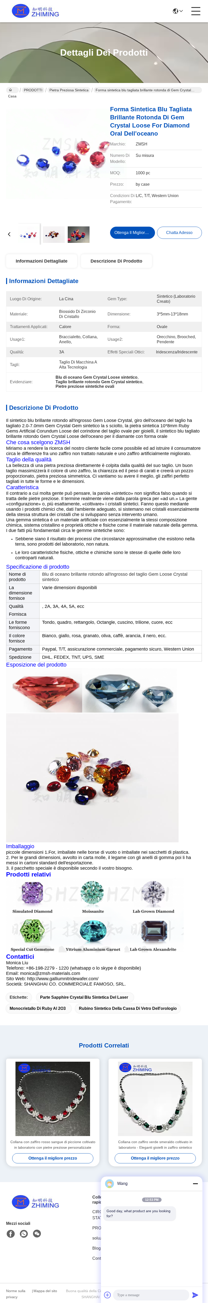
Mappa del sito (45, 1291)
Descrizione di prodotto (116, 261)
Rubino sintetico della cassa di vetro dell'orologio (128, 1008)
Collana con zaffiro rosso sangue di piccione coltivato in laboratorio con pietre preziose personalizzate (52, 1144)
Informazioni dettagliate (41, 261)
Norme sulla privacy (15, 1294)
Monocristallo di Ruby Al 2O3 (38, 1008)
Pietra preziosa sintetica (69, 90)
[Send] (195, 1294)
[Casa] (34, 1208)
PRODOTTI (33, 90)
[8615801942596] (23, 1234)
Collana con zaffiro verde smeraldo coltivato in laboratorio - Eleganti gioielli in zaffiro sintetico (155, 1144)
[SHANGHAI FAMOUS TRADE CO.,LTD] (34, 11)
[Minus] (195, 1184)
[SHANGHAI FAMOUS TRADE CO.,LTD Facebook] (10, 1234)
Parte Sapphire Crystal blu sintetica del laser (84, 997)
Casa (12, 90)
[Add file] (107, 1294)
